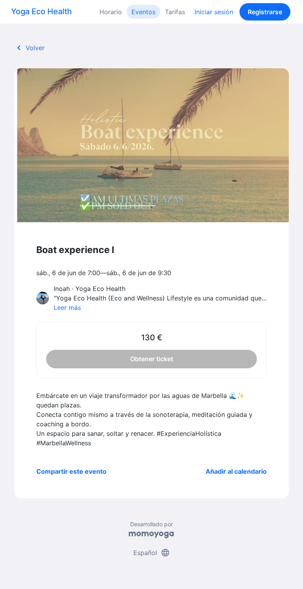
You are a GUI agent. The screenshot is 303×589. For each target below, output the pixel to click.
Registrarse (265, 12)
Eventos (143, 12)
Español (151, 552)
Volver (29, 48)
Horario (110, 12)
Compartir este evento (71, 471)
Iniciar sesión (214, 12)
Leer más (67, 307)
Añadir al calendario (236, 471)
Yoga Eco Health (41, 11)
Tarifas (175, 12)
